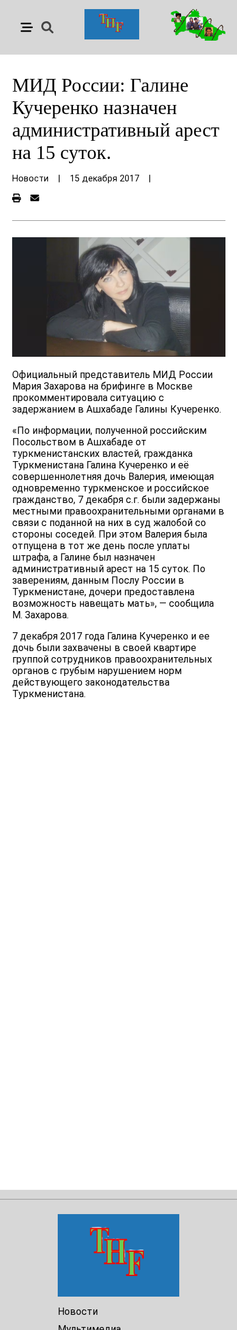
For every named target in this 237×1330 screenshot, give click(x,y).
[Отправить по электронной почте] (34, 199)
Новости (78, 1311)
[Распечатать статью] (16, 199)
